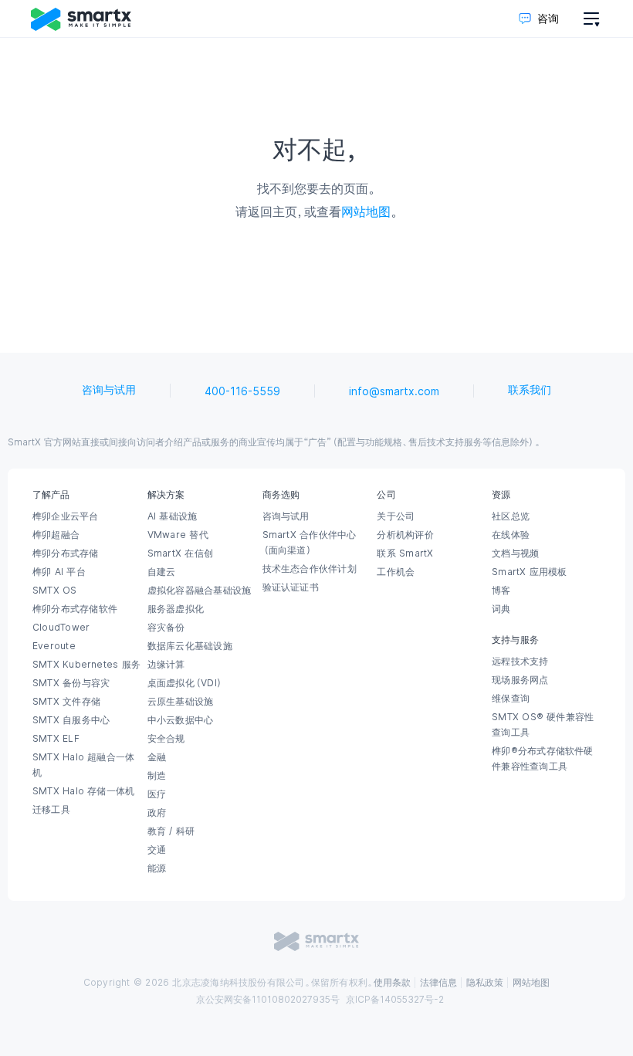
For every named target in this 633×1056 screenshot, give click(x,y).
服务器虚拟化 (175, 609)
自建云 (161, 572)
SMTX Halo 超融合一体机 (83, 765)
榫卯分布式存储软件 (74, 609)
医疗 (156, 794)
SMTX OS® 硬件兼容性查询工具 (543, 724)
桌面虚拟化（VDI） (185, 683)
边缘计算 (166, 664)
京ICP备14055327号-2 (395, 999)
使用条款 (392, 982)
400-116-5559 (242, 391)
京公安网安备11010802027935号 (268, 999)
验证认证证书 (290, 587)
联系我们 (529, 389)
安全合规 (166, 738)
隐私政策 (484, 982)
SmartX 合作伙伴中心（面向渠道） (309, 542)
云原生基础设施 (180, 701)
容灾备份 (166, 627)
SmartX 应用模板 (529, 572)
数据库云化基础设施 (189, 646)
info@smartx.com (394, 391)
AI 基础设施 (172, 516)
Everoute (54, 646)
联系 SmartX (405, 553)
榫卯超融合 (56, 535)
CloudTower (61, 627)
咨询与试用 (109, 389)
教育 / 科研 (171, 831)
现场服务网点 (520, 680)
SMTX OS (54, 590)
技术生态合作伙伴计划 (309, 569)
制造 (156, 775)
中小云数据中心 (180, 720)
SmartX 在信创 (180, 553)
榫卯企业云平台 (65, 516)
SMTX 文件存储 (66, 701)
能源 (156, 868)
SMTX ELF (56, 738)
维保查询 (511, 698)
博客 (501, 590)
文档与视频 (515, 553)
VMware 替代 (177, 535)
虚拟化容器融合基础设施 (199, 590)
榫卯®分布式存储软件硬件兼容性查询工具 (542, 758)
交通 (156, 850)
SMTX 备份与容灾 (71, 683)
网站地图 (366, 211)
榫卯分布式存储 (65, 553)
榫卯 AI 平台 (59, 572)
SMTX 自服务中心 (71, 720)
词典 (501, 609)
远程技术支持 (520, 661)
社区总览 (511, 516)
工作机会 (396, 572)
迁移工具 (51, 809)
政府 (156, 812)
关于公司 (396, 516)
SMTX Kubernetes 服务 (86, 664)
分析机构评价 (405, 535)
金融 (156, 757)
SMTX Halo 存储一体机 (83, 791)
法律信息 (438, 982)
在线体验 (511, 535)
